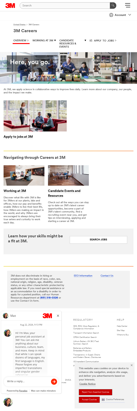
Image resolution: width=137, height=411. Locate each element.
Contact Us (107, 276)
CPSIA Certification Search (85, 337)
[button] (113, 400)
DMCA (68, 380)
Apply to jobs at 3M (18, 137)
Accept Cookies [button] (89, 400)
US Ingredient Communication (86, 362)
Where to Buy (123, 335)
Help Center (122, 326)
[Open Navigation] (127, 6)
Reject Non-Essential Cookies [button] (95, 392)
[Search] (113, 5)
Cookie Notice (87, 384)
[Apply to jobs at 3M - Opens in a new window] (35, 102)
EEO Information (83, 276)
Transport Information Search (86, 333)
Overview (19, 40)
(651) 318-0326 (49, 298)
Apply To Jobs (103, 40)
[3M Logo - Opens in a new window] (10, 5)
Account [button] (120, 15)
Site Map (121, 331)
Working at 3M (42, 40)
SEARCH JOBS (98, 239)
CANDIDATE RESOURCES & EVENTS (67, 43)
